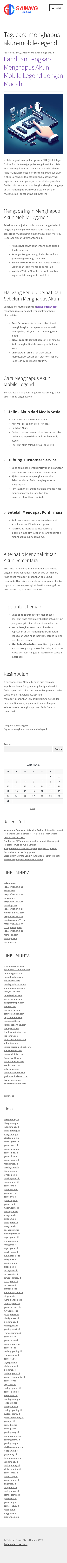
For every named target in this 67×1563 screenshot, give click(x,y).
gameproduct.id (12, 1343)
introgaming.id (11, 1274)
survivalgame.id (12, 1255)
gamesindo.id (11, 1152)
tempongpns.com (13, 973)
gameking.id (10, 1502)
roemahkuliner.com (13, 977)
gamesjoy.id (10, 1380)
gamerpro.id (10, 1428)
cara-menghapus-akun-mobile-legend (27, 729)
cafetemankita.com (14, 1013)
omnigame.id (10, 1288)
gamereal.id (10, 1336)
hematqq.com (11, 934)
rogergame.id (10, 1362)
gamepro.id (9, 1509)
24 (8, 796)
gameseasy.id (11, 1472)
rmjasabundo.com (13, 1017)
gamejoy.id (9, 1421)
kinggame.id (10, 1513)
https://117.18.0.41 (13, 909)
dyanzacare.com (12, 1080)
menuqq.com (10, 942)
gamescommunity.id (14, 1377)
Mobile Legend (21, 725)
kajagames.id (11, 1395)
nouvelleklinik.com (13, 1054)
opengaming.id (11, 1229)
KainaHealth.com (12, 1057)
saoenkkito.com (12, 980)
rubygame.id (10, 1244)
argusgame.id (11, 1248)
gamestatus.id (11, 1505)
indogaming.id (11, 1126)
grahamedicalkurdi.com (16, 1076)
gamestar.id (10, 1204)
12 (25, 786)
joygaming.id (10, 1402)
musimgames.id (12, 1178)
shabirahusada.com (14, 1061)
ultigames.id (10, 1487)
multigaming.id (12, 1465)
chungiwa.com (11, 1028)
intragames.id (11, 1270)
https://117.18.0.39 (13, 894)
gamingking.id (11, 1443)
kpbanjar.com (11, 1043)
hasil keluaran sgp (46, 306)
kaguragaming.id (12, 1435)
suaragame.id (11, 1281)
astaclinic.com (11, 1069)
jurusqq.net (10, 898)
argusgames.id (11, 1237)
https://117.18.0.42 (13, 901)
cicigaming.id (11, 1321)
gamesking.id (11, 1476)
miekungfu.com (12, 1010)
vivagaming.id (11, 1134)
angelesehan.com (13, 998)
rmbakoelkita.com (13, 995)
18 (16, 791)
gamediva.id (10, 1196)
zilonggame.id (11, 1240)
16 (59, 786)
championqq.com (13, 927)
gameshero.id (11, 1145)
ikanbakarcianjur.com (15, 1032)
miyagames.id (11, 1310)
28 (42, 796)
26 (25, 796)
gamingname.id (12, 1439)
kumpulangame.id (13, 1299)
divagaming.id (11, 1123)
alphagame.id (11, 1366)
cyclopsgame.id (12, 1413)
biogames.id (10, 1266)
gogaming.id (10, 1454)
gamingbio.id (10, 1263)
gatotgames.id (11, 1314)
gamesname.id (11, 1480)
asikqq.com (10, 883)
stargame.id (10, 1226)
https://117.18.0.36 (13, 887)
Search (7, 743)
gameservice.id (11, 1340)
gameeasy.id (10, 1498)
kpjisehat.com (11, 1035)
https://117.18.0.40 (13, 931)
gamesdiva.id (11, 1156)
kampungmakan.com (14, 988)
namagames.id (11, 1182)
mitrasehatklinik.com (15, 1039)
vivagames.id (10, 1174)
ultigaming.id (11, 1461)
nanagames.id (11, 1406)
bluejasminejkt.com (14, 1002)
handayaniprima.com (15, 984)
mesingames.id (11, 1167)
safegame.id (10, 1259)
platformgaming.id (13, 1447)
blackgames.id (11, 1318)
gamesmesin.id (11, 1148)
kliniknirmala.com (13, 1050)
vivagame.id (10, 1215)
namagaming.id (12, 1130)
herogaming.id (11, 1119)
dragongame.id (11, 1516)
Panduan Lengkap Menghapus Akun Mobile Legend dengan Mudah (33, 71)
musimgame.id (11, 1207)
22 (50, 791)
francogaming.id (12, 1332)
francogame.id (11, 1355)
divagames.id (11, 1171)
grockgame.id (11, 1251)
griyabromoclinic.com (15, 1083)
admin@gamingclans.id (41, 52)
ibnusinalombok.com (14, 1072)
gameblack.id (11, 1358)
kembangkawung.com (15, 1024)
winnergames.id (12, 1233)
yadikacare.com (12, 1065)
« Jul (32, 808)
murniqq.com (10, 938)
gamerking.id (10, 1424)
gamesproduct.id (12, 1307)
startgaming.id (11, 1137)
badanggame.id (12, 1373)
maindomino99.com (14, 912)
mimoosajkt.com (12, 1021)
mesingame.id (11, 1211)
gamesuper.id (11, 1200)
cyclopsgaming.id (13, 1410)
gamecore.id (10, 1185)
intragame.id (10, 1285)
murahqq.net (10, 905)
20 (33, 791)
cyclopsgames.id (12, 1388)
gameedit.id (10, 1347)
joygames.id (10, 1384)
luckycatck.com (12, 991)
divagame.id (10, 1218)
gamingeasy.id (11, 1432)
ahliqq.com (9, 890)
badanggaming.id (13, 1351)
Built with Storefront (15, 1544)
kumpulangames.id (13, 1292)
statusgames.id (12, 1494)
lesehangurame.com (14, 965)
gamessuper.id (11, 1160)
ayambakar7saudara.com (17, 969)
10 (8, 786)
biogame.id (9, 1296)
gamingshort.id (12, 1329)
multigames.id (11, 1491)
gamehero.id (10, 1193)
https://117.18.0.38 (13, 916)
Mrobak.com (10, 1006)
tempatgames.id (12, 1277)
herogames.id (11, 1163)
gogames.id (10, 1483)
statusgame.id (11, 1141)
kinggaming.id (11, 1450)
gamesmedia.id (12, 1391)
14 (42, 786)
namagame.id (11, 1222)
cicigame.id (10, 1369)
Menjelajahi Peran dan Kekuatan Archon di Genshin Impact (33, 830)
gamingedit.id (11, 1325)
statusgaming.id (12, 1469)
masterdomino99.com (15, 920)
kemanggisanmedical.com (17, 1046)
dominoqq (9, 1095)
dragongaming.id (12, 1458)
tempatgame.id (12, 1303)
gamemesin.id (11, 1189)
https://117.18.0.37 (13, 923)
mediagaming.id (12, 1399)
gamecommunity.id (14, 1417)
